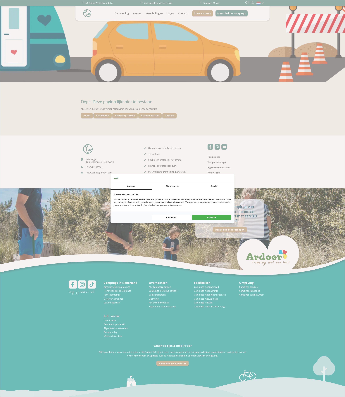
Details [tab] (214, 186)
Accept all (211, 217)
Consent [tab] (131, 186)
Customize (171, 217)
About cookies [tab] (172, 186)
